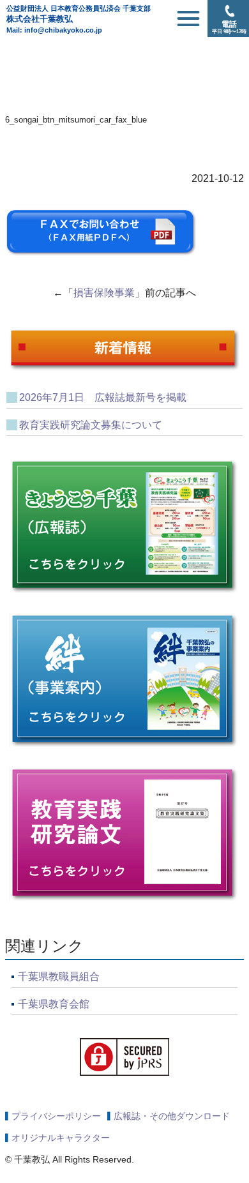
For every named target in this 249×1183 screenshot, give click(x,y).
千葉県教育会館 (53, 1003)
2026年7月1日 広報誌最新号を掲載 (102, 397)
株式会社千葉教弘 (78, 14)
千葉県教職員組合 (59, 976)
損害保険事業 (104, 292)
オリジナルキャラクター (60, 1138)
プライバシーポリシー (56, 1116)
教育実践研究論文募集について (90, 424)
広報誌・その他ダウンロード (172, 1116)
